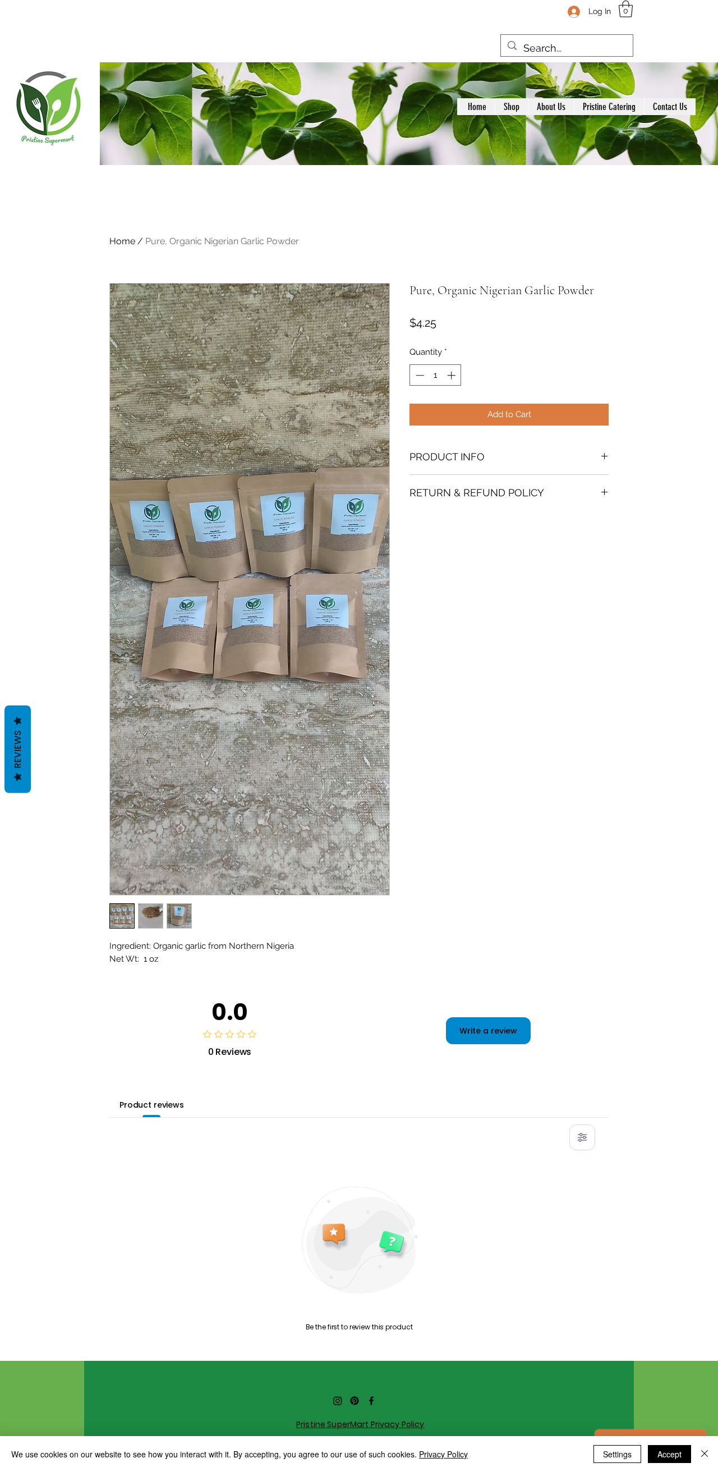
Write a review (488, 1030)
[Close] (704, 1454)
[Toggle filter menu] (582, 1137)
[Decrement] (418, 375)
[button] (626, 9)
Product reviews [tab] (151, 1104)
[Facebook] (371, 1400)
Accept (669, 1454)
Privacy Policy (443, 1454)
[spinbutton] (435, 375)
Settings (617, 1454)
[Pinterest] (354, 1400)
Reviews (17, 749)
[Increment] (452, 375)
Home (122, 241)
